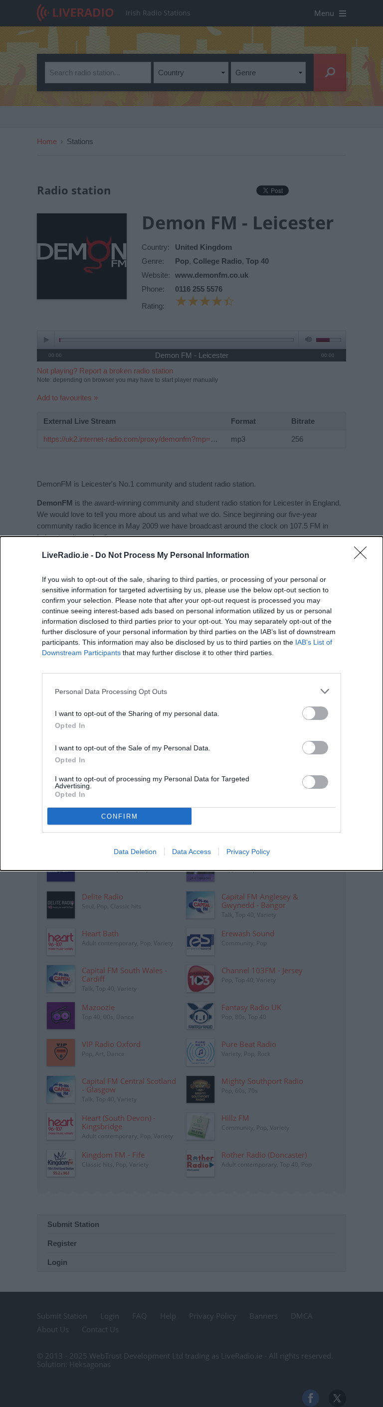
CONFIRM (119, 816)
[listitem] (191, 691)
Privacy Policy (248, 852)
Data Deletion (135, 852)
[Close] (363, 555)
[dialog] (191, 703)
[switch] (315, 713)
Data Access (191, 852)
